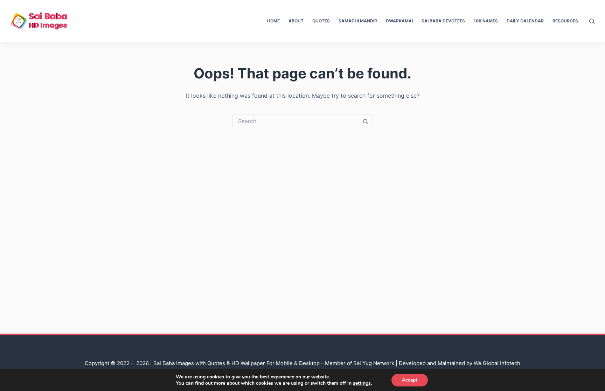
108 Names (486, 20)
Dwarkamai (399, 20)
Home (273, 20)
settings (362, 383)
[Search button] (366, 121)
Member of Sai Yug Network (359, 363)
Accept (409, 380)
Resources (565, 20)
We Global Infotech (497, 363)
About (296, 20)
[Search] (591, 21)
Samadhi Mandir (358, 20)
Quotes (321, 20)
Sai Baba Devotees (443, 20)
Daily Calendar (525, 20)
